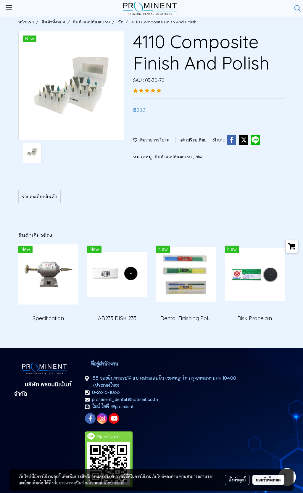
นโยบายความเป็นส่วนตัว (72, 482)
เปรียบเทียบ (196, 140)
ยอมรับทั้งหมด (268, 479)
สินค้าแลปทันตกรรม (174, 157)
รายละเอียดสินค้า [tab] (39, 196)
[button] (296, 8)
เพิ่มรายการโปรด (153, 140)
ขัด (199, 157)
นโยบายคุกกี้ (114, 482)
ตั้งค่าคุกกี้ (237, 479)
